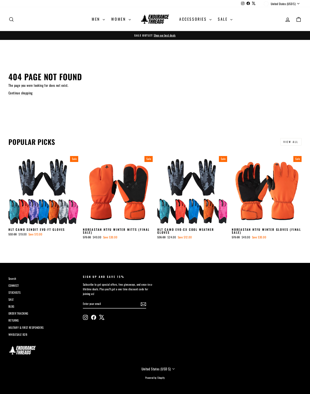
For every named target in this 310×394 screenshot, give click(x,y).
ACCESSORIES (193, 19)
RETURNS (13, 320)
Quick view (43, 221)
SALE (223, 19)
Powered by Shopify (155, 377)
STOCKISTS (14, 292)
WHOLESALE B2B (17, 334)
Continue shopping (20, 92)
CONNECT (13, 285)
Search (12, 278)
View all (290, 142)
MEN (97, 19)
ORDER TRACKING (18, 313)
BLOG (11, 306)
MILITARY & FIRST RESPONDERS (26, 327)
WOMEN (119, 19)
